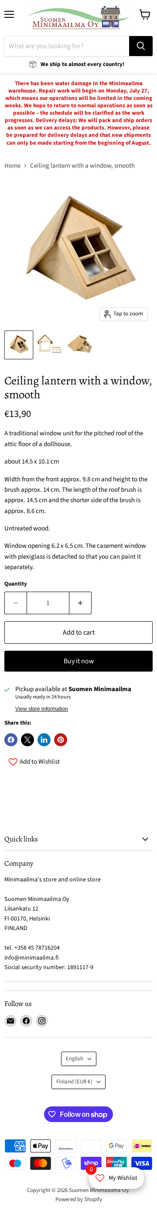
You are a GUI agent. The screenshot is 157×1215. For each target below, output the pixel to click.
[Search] (141, 46)
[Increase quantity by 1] (80, 603)
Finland (74, 1082)
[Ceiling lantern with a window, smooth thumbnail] (19, 345)
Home (12, 165)
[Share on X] (27, 739)
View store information (41, 709)
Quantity (15, 584)
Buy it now (79, 661)
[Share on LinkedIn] (44, 739)
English (74, 1059)
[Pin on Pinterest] (60, 739)
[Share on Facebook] (10, 739)
